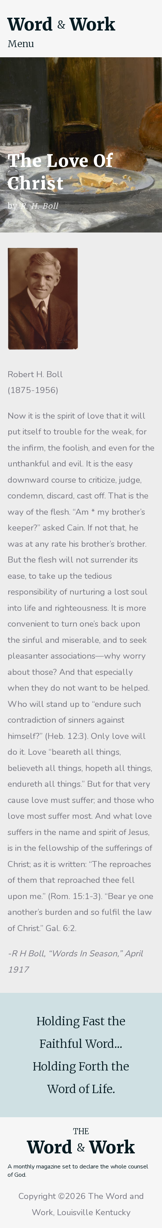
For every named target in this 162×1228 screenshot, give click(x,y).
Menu (21, 44)
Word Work (61, 24)
